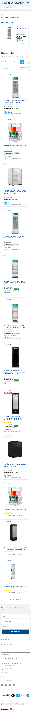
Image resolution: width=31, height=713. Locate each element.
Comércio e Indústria (9, 14)
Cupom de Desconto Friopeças (10, 56)
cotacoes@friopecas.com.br (12, 663)
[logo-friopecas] (13, 3)
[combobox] (15, 7)
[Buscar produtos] (27, 7)
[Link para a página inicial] (2, 14)
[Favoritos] (23, 3)
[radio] (22, 62)
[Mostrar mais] (15, 599)
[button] (2, 3)
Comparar (8, 74)
